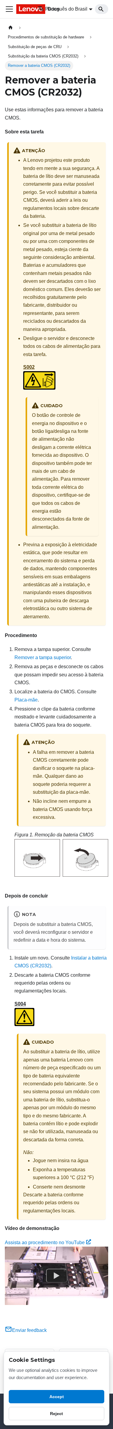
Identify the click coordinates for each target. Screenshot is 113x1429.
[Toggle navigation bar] (9, 9)
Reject (56, 1413)
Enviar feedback (29, 1330)
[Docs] (22, 9)
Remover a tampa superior (42, 657)
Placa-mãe (26, 699)
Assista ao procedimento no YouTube (45, 1242)
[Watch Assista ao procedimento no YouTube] (56, 1276)
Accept (56, 1396)
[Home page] (10, 27)
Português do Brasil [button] (66, 8)
